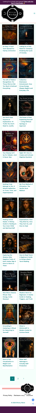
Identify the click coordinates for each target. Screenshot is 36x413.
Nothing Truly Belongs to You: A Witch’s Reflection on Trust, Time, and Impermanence (9, 188)
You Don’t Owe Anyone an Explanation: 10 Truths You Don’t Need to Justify (8, 122)
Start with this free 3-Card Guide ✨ (22, 2)
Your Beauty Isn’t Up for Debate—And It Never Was (10, 155)
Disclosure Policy (19, 395)
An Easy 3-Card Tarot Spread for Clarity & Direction (9, 49)
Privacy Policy (7, 395)
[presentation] (9, 34)
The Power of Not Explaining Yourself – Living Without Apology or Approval (26, 122)
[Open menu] (34, 13)
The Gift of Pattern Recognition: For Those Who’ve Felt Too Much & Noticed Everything (10, 84)
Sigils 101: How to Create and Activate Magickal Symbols (26, 155)
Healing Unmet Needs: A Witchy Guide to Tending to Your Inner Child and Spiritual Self (9, 224)
